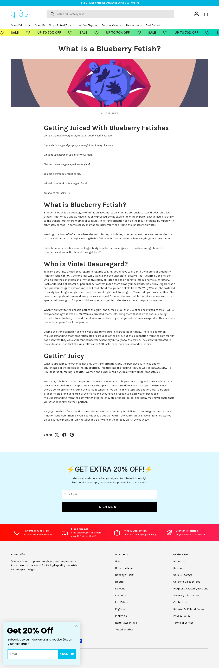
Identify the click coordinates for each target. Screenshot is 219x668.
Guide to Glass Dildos (186, 581)
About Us (179, 561)
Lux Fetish (121, 602)
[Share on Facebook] (64, 435)
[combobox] (110, 14)
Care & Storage (182, 574)
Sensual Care (110, 25)
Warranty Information (186, 595)
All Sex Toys (86, 25)
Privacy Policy (181, 615)
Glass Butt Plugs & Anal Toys (53, 25)
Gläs (117, 561)
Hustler (119, 581)
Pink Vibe (121, 615)
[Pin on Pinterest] (72, 435)
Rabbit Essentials (126, 622)
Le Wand (120, 588)
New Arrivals (134, 25)
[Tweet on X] (57, 435)
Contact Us (180, 602)
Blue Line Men (124, 568)
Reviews (178, 568)
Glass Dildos (19, 25)
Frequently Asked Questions (190, 588)
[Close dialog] (76, 625)
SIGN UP (67, 654)
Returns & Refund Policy (188, 609)
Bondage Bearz (124, 574)
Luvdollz (120, 595)
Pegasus (120, 609)
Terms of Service (183, 622)
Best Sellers (153, 25)
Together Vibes (124, 629)
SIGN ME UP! (109, 506)
